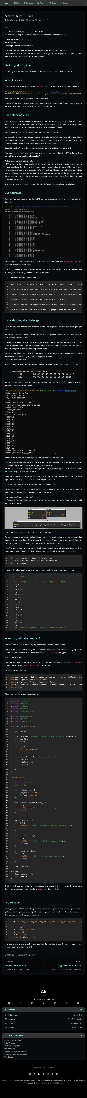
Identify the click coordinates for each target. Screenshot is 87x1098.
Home (19, 3)
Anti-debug (19, 969)
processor (9, 471)
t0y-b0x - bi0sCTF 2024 (16, 966)
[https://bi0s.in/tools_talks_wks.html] (81, 1009)
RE (36, 20)
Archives (43, 3)
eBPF (32, 955)
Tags (53, 3)
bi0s (6, 3)
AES (27, 969)
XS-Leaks (78, 969)
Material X (31, 1083)
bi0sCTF (23, 955)
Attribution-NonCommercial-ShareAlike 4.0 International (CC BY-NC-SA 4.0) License (53, 1080)
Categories (30, 3)
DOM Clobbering (66, 969)
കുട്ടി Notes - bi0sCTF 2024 (69, 966)
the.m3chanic (11, 20)
